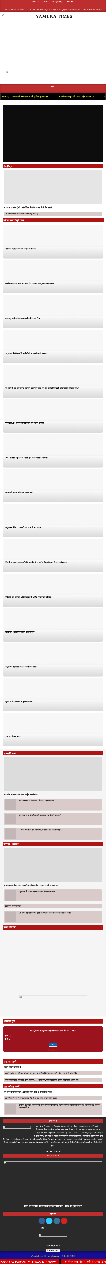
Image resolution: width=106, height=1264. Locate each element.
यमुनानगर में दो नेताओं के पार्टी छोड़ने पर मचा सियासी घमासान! (26, 353)
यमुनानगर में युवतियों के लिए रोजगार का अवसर (21, 667)
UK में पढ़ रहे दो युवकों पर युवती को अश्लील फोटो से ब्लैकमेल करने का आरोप (45, 913)
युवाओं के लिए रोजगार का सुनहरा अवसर (19, 701)
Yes (9, 1036)
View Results (53, 1050)
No (8, 1039)
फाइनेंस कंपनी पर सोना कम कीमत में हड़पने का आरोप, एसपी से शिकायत (29, 283)
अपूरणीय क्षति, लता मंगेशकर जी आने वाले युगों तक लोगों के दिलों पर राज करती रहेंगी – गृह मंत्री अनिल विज (41, 1073)
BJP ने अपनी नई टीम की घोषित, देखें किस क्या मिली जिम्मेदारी (28, 207)
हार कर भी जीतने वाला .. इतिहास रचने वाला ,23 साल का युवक (28, 1092)
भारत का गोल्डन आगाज (13, 736)
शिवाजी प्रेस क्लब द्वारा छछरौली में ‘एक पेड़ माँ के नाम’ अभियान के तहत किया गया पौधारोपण (36, 562)
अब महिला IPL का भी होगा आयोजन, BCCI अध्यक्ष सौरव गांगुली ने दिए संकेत (31, 1098)
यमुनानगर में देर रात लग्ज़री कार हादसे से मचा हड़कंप (23, 527)
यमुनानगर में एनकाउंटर (13, 906)
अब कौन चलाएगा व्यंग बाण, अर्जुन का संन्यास (76, 96)
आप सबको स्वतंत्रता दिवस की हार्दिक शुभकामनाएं (21, 214)
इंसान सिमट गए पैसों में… (13, 1067)
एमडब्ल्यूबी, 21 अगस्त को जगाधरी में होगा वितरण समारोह (24, 423)
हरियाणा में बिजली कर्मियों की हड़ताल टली (19, 492)
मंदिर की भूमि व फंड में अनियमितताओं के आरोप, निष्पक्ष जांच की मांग (28, 597)
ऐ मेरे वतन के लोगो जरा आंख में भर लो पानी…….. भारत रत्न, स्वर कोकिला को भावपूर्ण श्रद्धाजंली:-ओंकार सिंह (41, 1080)
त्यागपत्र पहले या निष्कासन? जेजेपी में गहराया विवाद (22, 318)
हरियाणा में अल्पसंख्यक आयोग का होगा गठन (20, 632)
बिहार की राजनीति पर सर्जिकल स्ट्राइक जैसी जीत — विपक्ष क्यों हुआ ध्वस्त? (53, 1206)
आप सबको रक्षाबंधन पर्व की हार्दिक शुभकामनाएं (30, 96)
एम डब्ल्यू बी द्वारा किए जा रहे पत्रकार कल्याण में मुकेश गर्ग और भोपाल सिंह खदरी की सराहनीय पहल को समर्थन (42, 388)
